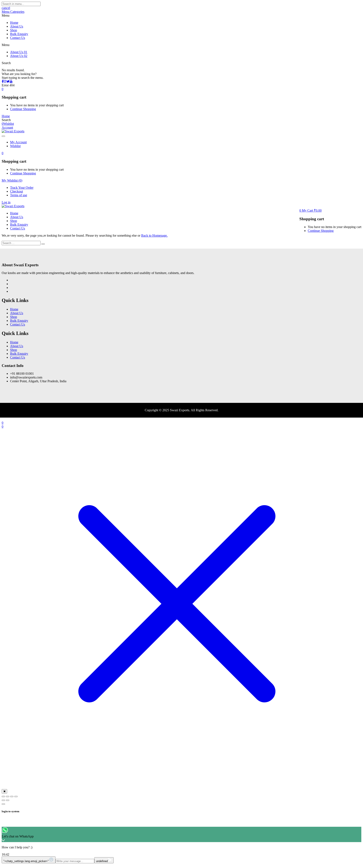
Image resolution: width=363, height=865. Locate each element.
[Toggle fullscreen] (7, 796)
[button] (2, 89)
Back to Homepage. (154, 235)
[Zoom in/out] (3, 796)
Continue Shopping (23, 109)
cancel (6, 8)
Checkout (16, 191)
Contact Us (17, 38)
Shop (13, 30)
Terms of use (18, 195)
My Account (18, 142)
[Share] (11, 796)
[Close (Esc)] (16, 796)
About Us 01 (18, 52)
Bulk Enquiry (19, 34)
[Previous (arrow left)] (3, 800)
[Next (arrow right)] (7, 800)
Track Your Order (21, 187)
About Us (16, 26)
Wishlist (15, 146)
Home (14, 22)
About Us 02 (18, 56)
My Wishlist (12, 180)
